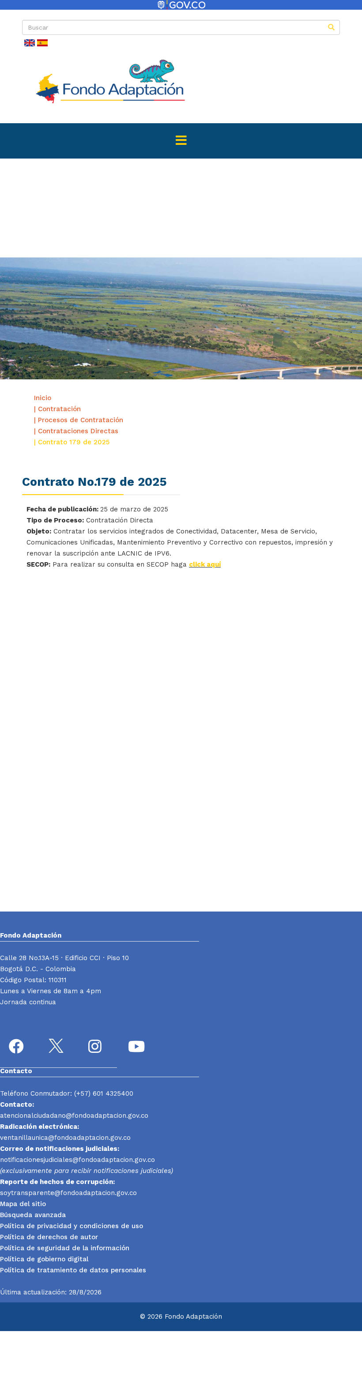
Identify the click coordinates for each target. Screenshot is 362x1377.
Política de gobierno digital (44, 1259)
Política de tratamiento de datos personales (73, 1270)
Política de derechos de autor (49, 1237)
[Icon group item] (17, 1047)
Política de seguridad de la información (64, 1248)
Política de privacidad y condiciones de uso (71, 1226)
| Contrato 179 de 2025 (71, 442)
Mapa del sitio (23, 1204)
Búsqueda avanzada (33, 1215)
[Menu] (181, 141)
